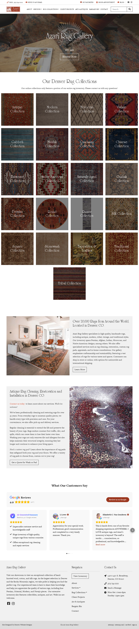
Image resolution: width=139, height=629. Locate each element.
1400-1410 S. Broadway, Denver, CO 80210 (118, 577)
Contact (104, 9)
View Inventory (80, 576)
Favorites (88, 2)
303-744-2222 (113, 583)
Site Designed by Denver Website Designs (17, 625)
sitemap (111, 625)
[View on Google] (55, 516)
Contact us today (17, 403)
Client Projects (67, 9)
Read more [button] (100, 544)
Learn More (80, 369)
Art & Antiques (81, 9)
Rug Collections (50, 9)
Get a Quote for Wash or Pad (24, 462)
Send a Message (114, 587)
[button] (6, 530)
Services (36, 9)
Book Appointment (107, 2)
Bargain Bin (94, 9)
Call (16, 2)
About (29, 9)
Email (35, 2)
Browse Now (69, 57)
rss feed (128, 625)
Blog (122, 2)
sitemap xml (119, 625)
